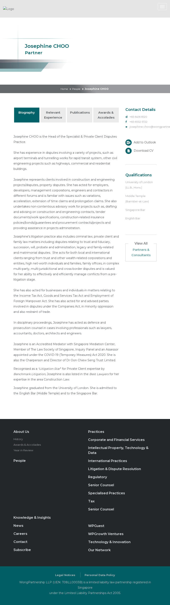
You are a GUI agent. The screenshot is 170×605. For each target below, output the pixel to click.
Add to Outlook (145, 142)
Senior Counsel (101, 485)
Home (64, 88)
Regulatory (97, 477)
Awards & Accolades (27, 444)
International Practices (107, 461)
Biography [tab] (26, 112)
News (18, 526)
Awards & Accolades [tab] (106, 114)
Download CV (143, 150)
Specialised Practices (106, 493)
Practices (96, 432)
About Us (21, 432)
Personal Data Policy (100, 575)
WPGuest (96, 526)
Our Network (99, 550)
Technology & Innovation (109, 542)
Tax (91, 501)
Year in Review (23, 450)
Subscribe (22, 550)
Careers (20, 534)
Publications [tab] (80, 112)
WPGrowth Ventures (106, 534)
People (76, 88)
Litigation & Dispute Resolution (114, 469)
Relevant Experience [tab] (53, 114)
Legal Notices (65, 575)
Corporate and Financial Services (116, 440)
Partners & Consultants (141, 252)
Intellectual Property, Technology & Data (118, 450)
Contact (20, 542)
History (18, 439)
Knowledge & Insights (32, 518)
